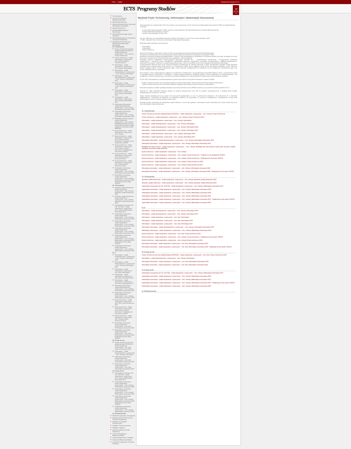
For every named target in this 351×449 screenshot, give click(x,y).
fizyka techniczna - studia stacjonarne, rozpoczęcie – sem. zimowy (124, 132)
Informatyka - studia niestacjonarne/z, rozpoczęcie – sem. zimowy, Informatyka (125, 72)
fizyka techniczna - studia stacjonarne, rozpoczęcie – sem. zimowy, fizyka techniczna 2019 (124, 163)
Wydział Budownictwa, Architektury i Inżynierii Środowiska (124, 38)
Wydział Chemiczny (119, 28)
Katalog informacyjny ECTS (230, 2)
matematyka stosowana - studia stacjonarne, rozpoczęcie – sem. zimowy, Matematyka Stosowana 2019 (125, 216)
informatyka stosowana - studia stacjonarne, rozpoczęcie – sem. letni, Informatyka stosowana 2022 (124, 366)
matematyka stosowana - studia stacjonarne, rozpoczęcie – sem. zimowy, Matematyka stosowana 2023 (124, 248)
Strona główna (117, 16)
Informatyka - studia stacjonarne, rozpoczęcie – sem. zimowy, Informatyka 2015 (124, 92)
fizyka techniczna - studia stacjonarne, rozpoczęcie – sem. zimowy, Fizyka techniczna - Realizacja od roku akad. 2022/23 (124, 148)
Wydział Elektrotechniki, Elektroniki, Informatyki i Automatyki (124, 25)
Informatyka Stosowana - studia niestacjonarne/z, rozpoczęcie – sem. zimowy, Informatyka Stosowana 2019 (124, 107)
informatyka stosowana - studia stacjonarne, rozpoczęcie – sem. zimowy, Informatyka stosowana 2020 (124, 170)
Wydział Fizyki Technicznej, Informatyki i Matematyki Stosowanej (121, 43)
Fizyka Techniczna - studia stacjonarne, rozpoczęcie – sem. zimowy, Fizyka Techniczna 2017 (124, 60)
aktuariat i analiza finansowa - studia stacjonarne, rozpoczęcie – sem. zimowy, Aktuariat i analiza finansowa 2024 (124, 200)
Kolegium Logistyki (118, 428)
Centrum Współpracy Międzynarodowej (119, 434)
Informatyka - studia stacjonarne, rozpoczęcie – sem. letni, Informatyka (124, 270)
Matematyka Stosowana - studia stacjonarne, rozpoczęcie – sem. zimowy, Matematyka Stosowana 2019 (125, 295)
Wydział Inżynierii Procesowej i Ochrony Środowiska (122, 418)
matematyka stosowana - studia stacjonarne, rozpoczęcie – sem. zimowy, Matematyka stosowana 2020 (124, 223)
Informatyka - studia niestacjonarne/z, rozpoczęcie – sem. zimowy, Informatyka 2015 (125, 78)
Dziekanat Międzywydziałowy (122, 440)
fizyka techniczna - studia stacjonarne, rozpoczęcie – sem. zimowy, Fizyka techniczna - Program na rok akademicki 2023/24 (124, 139)
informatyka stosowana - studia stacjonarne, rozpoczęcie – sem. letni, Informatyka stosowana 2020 (124, 325)
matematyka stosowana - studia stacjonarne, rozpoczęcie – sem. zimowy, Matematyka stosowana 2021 (124, 230)
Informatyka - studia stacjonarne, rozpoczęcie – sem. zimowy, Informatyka (124, 66)
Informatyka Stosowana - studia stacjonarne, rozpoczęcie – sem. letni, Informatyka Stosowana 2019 (124, 359)
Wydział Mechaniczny (119, 22)
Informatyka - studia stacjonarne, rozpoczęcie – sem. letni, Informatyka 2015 (124, 276)
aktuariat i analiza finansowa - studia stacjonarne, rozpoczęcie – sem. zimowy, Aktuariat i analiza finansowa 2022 (124, 191)
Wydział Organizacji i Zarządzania (123, 416)
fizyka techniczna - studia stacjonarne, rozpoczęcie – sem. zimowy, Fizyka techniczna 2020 (124, 156)
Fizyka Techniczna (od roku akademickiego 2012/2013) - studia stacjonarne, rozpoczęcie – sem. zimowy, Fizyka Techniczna (124, 52)
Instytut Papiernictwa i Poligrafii (122, 437)
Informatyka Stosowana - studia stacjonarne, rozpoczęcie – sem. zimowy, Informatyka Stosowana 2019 (124, 114)
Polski (114, 2)
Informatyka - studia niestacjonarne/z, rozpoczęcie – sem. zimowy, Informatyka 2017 (125, 85)
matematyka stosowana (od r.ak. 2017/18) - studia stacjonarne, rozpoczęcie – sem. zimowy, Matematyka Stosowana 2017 (124, 208)
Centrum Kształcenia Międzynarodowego (119, 19)
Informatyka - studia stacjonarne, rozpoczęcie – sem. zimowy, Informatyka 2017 (124, 99)
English (120, 2)
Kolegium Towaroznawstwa (121, 425)
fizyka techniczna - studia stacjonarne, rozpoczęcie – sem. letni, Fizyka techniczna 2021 (124, 302)
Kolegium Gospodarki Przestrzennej (119, 422)
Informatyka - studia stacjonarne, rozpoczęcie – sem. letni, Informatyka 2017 (124, 281)
